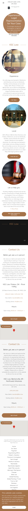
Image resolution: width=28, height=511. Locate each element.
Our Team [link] (14, 448)
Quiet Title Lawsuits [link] (14, 468)
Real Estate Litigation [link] (14, 466)
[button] (4, 2)
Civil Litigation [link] (14, 487)
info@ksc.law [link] (18, 301)
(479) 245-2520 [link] (14, 390)
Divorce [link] (14, 489)
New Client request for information (14, 35)
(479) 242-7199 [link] (19, 294)
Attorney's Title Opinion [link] (14, 470)
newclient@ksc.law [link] (17, 298)
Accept (14, 507)
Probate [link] (14, 472)
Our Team (14, 100)
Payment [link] (14, 450)
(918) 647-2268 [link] (12, 2)
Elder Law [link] (14, 474)
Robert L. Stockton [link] (14, 455)
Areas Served (14, 156)
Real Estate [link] (14, 463)
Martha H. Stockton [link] (14, 461)
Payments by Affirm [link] (14, 453)
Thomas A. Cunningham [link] (14, 457)
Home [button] (14, 446)
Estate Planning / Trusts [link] (14, 479)
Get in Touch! (14, 319)
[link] (14, 6)
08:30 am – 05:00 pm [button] (17, 310)
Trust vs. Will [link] (14, 481)
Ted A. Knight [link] (14, 459)
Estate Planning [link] (14, 476)
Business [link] (14, 483)
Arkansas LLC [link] (14, 485)
